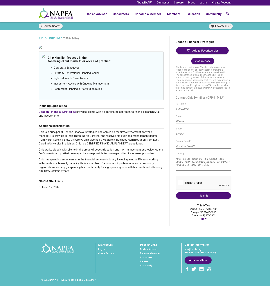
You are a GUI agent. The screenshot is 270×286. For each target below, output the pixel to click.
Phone (179, 116)
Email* (179, 128)
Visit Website (203, 61)
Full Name (181, 103)
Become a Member (148, 14)
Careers (179, 2)
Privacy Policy (66, 279)
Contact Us (163, 2)
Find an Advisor (96, 14)
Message (180, 153)
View (203, 218)
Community (214, 14)
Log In (203, 2)
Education (193, 14)
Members (174, 14)
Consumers (121, 14)
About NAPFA (144, 2)
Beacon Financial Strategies (57, 111)
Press (191, 2)
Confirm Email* (183, 141)
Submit (203, 195)
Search (51, 26)
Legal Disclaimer (86, 279)
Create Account (221, 2)
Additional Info (198, 260)
